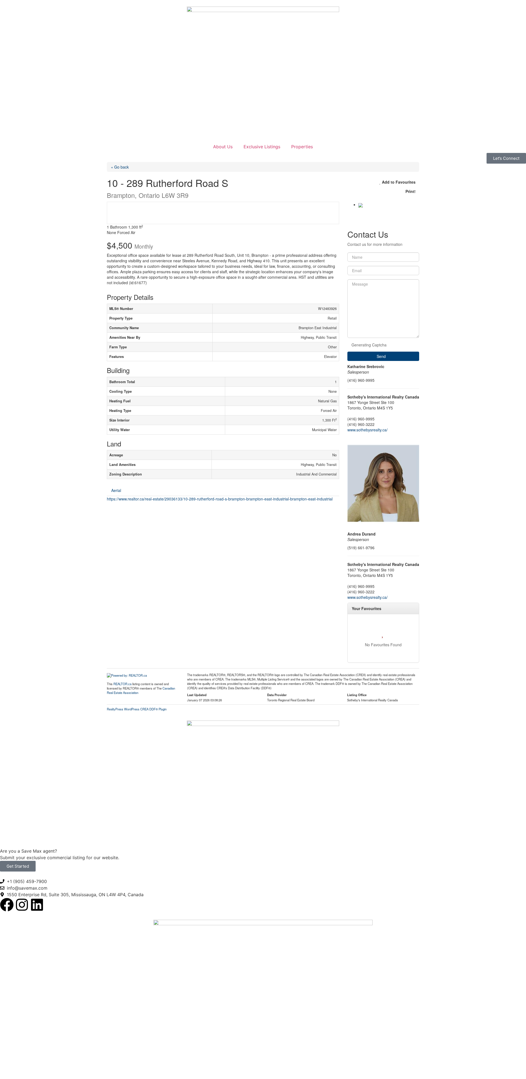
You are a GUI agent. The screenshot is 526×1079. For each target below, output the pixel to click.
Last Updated (197, 694)
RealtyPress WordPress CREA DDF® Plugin (137, 709)
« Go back (120, 167)
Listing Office (357, 694)
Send (382, 356)
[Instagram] (22, 905)
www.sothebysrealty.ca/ (367, 429)
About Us (223, 146)
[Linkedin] (37, 905)
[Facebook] (7, 905)
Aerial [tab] (116, 490)
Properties (302, 146)
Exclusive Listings (262, 146)
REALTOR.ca (122, 684)
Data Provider (277, 694)
